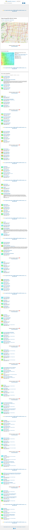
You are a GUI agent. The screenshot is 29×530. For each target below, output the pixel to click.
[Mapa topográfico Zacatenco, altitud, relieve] (2, 509)
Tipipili (5, 187)
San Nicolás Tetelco (7, 225)
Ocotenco (11, 173)
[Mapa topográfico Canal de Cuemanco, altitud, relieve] (2, 243)
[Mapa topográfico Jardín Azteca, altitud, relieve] (2, 491)
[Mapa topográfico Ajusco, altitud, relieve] (2, 97)
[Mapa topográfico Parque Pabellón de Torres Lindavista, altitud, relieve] (2, 368)
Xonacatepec (6, 388)
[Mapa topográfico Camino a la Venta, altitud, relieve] (2, 357)
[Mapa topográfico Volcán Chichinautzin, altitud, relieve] (2, 124)
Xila (4, 476)
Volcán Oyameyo (6, 169)
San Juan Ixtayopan (7, 285)
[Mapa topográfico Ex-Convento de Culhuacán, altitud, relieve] (2, 403)
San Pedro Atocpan (7, 102)
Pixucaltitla (5, 511)
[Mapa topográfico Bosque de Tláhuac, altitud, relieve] (2, 120)
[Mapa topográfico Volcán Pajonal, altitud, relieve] (2, 159)
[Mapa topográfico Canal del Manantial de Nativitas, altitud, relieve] (2, 462)
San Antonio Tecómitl (7, 116)
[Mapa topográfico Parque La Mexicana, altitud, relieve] (2, 247)
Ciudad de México (8, 77)
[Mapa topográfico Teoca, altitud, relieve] (2, 374)
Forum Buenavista (7, 405)
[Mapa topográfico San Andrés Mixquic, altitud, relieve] (2, 85)
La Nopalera (5, 444)
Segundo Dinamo (6, 279)
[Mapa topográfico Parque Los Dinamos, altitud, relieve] (2, 173)
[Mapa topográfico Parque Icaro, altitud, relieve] (2, 325)
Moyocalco (5, 303)
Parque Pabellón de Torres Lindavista (10, 367)
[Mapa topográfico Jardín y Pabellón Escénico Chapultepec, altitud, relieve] (2, 498)
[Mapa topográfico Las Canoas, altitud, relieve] (2, 315)
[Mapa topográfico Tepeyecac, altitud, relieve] (2, 266)
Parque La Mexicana (7, 245)
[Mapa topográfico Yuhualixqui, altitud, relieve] (2, 234)
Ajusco (5, 96)
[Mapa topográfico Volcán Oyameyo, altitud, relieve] (2, 170)
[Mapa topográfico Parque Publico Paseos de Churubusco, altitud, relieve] (2, 494)
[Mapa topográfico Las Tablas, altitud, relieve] (2, 456)
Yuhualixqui (5, 233)
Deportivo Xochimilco (7, 341)
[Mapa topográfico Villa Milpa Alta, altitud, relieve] (2, 307)
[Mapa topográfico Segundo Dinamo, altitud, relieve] (2, 280)
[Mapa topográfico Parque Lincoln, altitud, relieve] (2, 442)
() (21, 54)
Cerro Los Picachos (7, 131)
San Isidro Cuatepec (7, 464)
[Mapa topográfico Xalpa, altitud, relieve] (2, 263)
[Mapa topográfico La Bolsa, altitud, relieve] (2, 459)
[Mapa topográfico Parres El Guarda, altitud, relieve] (2, 214)
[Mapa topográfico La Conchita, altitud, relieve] (2, 395)
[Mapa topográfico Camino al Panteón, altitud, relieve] (2, 501)
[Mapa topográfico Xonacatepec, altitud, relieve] (2, 389)
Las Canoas (5, 314)
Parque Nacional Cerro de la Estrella (9, 79)
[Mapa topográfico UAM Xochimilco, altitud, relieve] (2, 430)
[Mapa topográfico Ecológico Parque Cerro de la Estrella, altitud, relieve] (2, 409)
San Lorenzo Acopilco (13, 459)
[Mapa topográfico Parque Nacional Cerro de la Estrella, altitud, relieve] (2, 81)
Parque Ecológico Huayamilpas (9, 99)
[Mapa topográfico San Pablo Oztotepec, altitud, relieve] (2, 195)
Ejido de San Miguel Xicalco (8, 376)
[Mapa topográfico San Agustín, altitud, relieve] (2, 392)
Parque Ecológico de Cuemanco (9, 253)
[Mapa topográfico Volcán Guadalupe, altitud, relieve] (2, 230)
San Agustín (6, 391)
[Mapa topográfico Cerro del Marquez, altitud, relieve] (2, 298)
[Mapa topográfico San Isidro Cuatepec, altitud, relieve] (2, 465)
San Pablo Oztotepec (7, 193)
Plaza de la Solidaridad (7, 370)
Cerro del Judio (6, 175)
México (4, 77)
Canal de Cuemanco (7, 242)
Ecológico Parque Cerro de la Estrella (10, 408)
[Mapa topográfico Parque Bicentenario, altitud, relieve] (2, 427)
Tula (4, 359)
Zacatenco (5, 508)
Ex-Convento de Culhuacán (8, 402)
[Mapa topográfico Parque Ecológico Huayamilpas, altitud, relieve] (2, 100)
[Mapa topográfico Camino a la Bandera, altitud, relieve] (2, 135)
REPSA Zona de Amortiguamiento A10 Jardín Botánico (12, 473)
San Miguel (5, 420)
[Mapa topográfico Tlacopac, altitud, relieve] (2, 321)
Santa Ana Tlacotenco (7, 113)
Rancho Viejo (6, 184)
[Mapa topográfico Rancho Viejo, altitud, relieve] (2, 185)
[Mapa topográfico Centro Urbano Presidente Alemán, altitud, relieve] (2, 515)
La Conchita (5, 394)
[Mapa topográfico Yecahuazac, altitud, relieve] (2, 167)
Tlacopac (5, 320)
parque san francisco (7, 423)
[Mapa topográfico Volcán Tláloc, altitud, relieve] (2, 211)
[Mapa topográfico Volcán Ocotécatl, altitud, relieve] (2, 156)
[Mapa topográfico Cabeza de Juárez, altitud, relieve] (2, 439)
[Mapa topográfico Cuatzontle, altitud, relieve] (2, 141)
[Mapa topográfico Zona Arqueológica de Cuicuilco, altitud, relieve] (2, 333)
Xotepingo (5, 479)
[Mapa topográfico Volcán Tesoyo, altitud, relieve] (2, 138)
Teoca (4, 373)
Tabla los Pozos (6, 282)
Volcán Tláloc (6, 210)
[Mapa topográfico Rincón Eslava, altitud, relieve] (2, 205)
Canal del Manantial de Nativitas (9, 461)
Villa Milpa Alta (6, 306)
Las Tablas (5, 455)
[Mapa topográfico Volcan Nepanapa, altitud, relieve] (2, 153)
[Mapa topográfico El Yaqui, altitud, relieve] (2, 386)
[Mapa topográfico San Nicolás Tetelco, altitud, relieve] (2, 226)
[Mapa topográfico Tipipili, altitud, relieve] (2, 188)
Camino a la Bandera (7, 134)
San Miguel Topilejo (7, 76)
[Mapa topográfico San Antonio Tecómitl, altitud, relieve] (2, 117)
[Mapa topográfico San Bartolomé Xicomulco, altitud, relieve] (2, 251)
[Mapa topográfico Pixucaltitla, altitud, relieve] (2, 512)
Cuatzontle (5, 140)
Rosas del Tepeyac (6, 288)
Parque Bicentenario (7, 426)
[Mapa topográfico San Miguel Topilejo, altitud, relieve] (2, 77)
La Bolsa (5, 458)
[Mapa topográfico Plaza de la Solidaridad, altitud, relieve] (2, 371)
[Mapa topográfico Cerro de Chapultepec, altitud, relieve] (2, 318)
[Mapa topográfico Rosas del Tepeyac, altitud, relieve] (2, 289)
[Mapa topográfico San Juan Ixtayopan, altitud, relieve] (2, 286)
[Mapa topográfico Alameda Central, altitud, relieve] (2, 413)
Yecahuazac (5, 166)
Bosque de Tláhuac (7, 119)
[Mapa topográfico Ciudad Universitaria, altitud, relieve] (2, 88)
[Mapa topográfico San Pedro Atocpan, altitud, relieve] (2, 103)
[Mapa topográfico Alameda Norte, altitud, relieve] (2, 339)
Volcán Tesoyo (6, 137)
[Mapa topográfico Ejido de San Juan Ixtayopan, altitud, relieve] (2, 483)
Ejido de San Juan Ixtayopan (8, 482)
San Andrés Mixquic (7, 84)
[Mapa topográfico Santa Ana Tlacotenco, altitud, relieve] (2, 114)
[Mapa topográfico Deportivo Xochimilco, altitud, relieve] (2, 342)
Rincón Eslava (6, 204)
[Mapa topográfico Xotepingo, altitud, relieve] (2, 480)
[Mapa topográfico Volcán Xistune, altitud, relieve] (2, 150)
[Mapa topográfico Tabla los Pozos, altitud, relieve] (2, 283)
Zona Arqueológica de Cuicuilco (9, 332)
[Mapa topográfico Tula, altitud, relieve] (2, 360)
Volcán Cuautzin (6, 190)
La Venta (5, 447)
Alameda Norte (6, 338)
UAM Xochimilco (6, 429)
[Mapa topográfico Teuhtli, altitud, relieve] (2, 223)
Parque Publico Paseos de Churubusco (10, 493)
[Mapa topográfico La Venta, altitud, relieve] (2, 448)
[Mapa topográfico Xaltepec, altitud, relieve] (2, 272)
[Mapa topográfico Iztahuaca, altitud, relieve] (2, 518)
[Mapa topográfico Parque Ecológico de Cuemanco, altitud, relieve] (2, 254)
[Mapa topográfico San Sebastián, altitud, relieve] (2, 269)
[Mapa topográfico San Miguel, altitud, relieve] (2, 421)
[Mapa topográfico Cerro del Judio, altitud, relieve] (2, 176)
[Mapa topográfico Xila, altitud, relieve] (2, 477)
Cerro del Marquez (7, 297)
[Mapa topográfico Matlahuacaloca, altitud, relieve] (2, 351)
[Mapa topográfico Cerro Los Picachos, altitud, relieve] (2, 132)
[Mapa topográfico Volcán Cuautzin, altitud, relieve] (2, 191)
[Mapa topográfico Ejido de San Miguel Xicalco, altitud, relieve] (2, 377)
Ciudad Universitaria (7, 87)
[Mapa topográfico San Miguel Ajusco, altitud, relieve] (2, 208)
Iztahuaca (5, 517)
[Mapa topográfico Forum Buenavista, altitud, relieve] (2, 406)
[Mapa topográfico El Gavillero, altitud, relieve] (2, 301)
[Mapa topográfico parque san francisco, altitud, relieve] (2, 424)
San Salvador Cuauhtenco (13, 374)
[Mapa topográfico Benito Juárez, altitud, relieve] (7, 58)
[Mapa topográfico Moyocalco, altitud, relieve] (2, 304)
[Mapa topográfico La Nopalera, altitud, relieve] (2, 445)
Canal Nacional (6, 105)
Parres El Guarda (6, 213)
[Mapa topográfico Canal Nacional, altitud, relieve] (2, 106)
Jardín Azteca (6, 490)
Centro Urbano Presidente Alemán (9, 514)
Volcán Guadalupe (6, 228)
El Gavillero (5, 300)
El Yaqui (5, 385)
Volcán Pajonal (6, 158)
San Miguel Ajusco (7, 207)
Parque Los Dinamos (7, 172)
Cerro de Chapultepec (7, 317)
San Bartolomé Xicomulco (8, 250)
